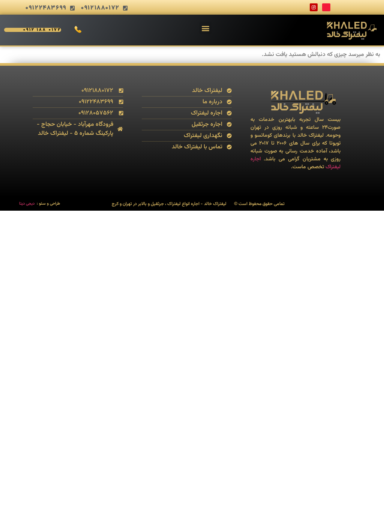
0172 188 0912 (42, 30)
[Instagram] (314, 7)
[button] (205, 28)
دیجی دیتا (26, 204)
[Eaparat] (326, 7)
